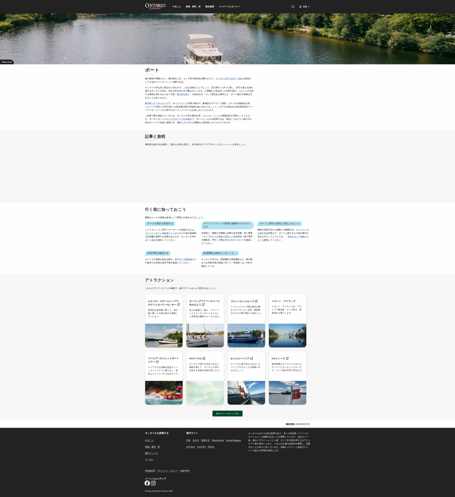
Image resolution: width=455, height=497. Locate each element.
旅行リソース (151, 453)
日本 (305, 7)
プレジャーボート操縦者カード (160, 233)
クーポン (149, 459)
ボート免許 (150, 240)
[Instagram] (153, 484)
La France (190, 446)
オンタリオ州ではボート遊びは (230, 78)
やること (177, 6)
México (211, 446)
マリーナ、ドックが (212, 115)
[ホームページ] (155, 6)
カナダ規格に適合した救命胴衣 (227, 236)
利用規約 (149, 471)
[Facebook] (147, 484)
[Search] (292, 6)
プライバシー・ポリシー (167, 471)
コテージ (243, 90)
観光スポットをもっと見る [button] (227, 413)
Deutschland (218, 440)
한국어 (196, 440)
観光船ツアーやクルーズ (156, 103)
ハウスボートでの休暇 (179, 119)
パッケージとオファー (229, 6)
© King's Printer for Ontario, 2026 (159, 491)
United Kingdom (233, 440)
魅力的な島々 (183, 94)
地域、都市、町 (193, 6)
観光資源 (209, 6)
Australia (201, 446)
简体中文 (205, 440)
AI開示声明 (184, 471)
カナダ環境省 (185, 259)
